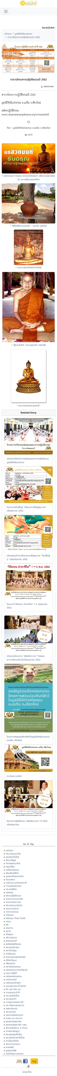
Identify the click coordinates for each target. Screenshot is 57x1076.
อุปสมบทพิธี (11, 1050)
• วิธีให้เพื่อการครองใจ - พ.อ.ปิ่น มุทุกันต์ (28, 225)
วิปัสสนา (9, 934)
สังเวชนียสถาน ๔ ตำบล (16, 1027)
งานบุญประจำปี (13, 992)
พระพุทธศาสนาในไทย (15, 1037)
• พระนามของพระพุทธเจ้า (28, 405)
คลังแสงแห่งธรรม (14, 976)
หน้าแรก (8, 33)
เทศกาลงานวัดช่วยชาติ (16, 882)
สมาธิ (8, 931)
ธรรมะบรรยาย (12, 908)
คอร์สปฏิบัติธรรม (13, 943)
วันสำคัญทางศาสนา (15, 1053)
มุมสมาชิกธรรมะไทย (15, 876)
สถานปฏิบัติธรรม (13, 895)
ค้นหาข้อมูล (11, 860)
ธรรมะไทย (27, 1071)
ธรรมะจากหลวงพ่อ (14, 898)
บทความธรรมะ (12, 911)
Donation (10, 879)
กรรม (8, 921)
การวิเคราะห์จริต (14, 776)
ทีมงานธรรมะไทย (13, 853)
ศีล (7, 924)
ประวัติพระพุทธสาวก (15, 1005)
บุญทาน (9, 927)
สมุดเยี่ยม (10, 866)
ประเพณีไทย (11, 889)
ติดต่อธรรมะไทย (13, 863)
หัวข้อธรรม (11, 953)
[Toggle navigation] (6, 11)
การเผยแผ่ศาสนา (13, 885)
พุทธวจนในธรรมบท (14, 1014)
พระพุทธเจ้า (11, 998)
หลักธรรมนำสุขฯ (13, 982)
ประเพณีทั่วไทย (12, 995)
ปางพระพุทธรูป (12, 1031)
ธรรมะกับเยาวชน (13, 902)
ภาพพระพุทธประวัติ (14, 1002)
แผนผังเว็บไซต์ (12, 856)
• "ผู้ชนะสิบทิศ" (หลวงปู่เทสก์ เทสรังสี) (28, 344)
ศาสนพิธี (10, 1047)
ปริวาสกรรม (11, 937)
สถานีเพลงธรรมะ (13, 966)
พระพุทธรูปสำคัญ (14, 1034)
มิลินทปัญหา (11, 960)
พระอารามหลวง (13, 1044)
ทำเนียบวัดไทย (12, 1040)
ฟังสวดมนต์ (11, 940)
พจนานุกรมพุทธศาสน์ (15, 956)
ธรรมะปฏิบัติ (11, 973)
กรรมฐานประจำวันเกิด (16, 985)
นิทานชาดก (11, 1011)
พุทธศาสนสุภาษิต (13, 1021)
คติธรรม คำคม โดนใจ (16, 918)
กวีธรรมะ (10, 914)
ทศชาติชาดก (11, 1008)
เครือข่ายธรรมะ (12, 869)
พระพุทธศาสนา (12, 947)
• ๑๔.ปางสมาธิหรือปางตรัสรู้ (28, 267)
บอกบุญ (9, 892)
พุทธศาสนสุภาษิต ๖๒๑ (16, 1024)
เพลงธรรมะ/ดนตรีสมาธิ (16, 969)
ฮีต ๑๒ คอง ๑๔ (13, 989)
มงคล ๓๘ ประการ (14, 1018)
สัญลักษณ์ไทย (12, 873)
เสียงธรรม (10, 963)
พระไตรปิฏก (11, 950)
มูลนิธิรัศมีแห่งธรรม (23, 33)
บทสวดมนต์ (11, 979)
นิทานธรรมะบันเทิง (14, 905)
